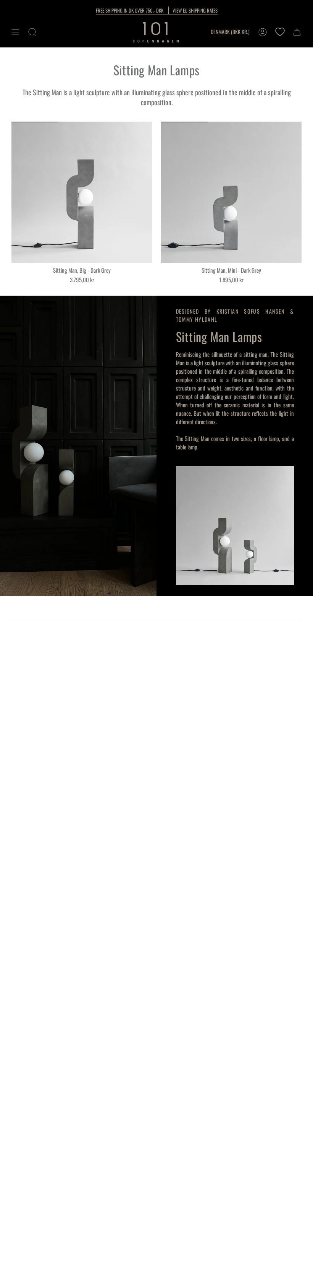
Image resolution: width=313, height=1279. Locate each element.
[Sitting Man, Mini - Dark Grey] (231, 192)
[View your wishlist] (279, 32)
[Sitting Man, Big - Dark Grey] (81, 192)
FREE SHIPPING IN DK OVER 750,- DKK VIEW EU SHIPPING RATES (157, 10)
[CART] (297, 32)
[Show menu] (15, 32)
